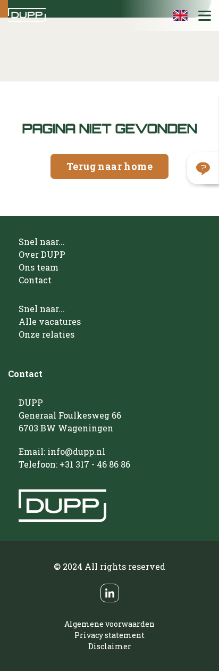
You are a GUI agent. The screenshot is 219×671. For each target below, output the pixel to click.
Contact (35, 279)
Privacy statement (109, 635)
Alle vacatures (50, 321)
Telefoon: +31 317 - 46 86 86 (74, 464)
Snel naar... (42, 241)
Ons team (38, 267)
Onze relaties (46, 334)
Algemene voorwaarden (109, 624)
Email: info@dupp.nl (62, 451)
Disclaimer (109, 646)
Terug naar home (109, 166)
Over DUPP (42, 254)
